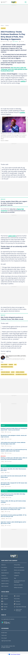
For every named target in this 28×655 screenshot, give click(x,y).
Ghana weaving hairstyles (7, 374)
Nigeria (2, 439)
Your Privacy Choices (15, 654)
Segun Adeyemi (15, 41)
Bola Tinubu (4, 364)
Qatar (12, 372)
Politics (7, 25)
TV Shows (3, 497)
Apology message (5, 372)
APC (15, 364)
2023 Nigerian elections (7, 366)
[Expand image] (26, 118)
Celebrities (3, 518)
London (22, 112)
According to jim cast (21, 374)
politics (23, 81)
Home (2, 25)
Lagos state (12, 236)
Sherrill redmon (20, 372)
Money (2, 525)
